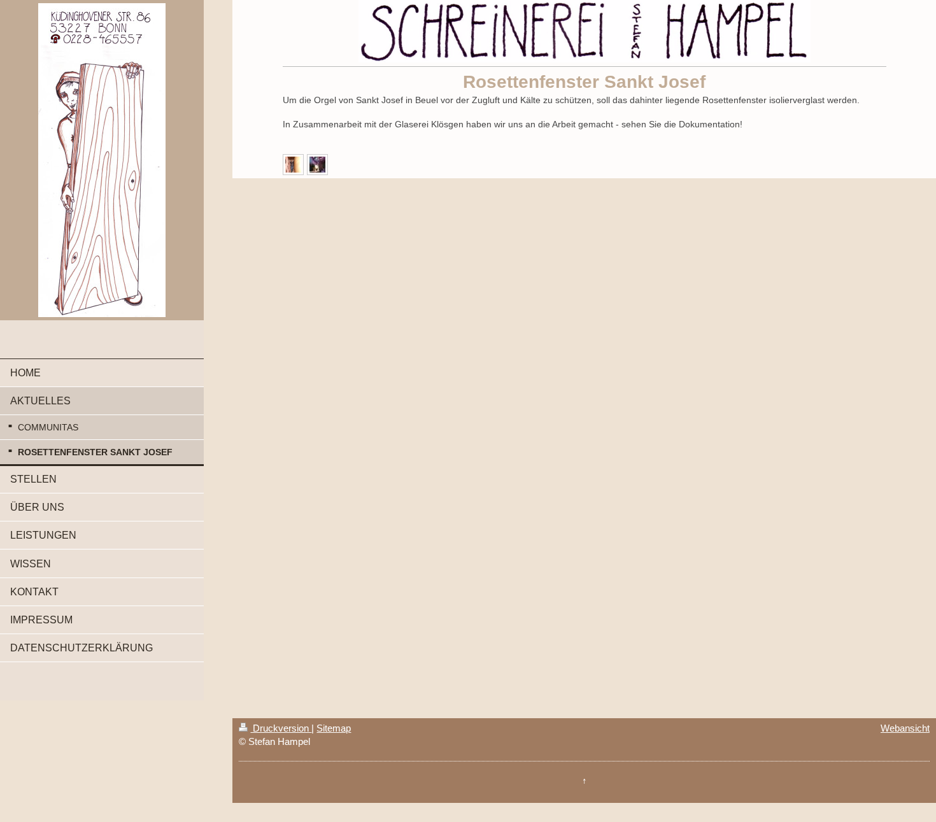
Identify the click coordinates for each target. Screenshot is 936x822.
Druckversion (280, 728)
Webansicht (905, 728)
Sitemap (333, 728)
